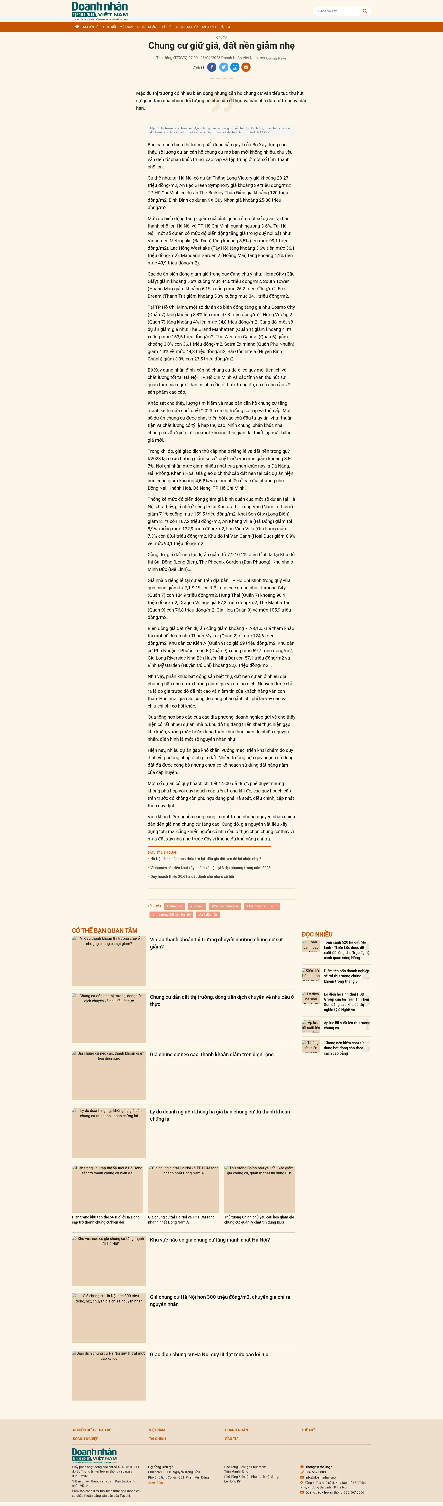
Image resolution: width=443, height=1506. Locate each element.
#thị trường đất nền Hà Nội (171, 914)
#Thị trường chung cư (262, 906)
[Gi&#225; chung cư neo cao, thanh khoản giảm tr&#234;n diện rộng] (109, 1076)
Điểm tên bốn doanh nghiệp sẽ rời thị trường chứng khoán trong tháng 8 (346, 976)
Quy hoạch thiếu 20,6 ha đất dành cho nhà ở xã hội (192, 876)
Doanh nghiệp (187, 27)
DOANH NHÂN (146, 27)
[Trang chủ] (77, 27)
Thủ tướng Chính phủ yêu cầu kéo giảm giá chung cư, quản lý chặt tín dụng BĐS (259, 1219)
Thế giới (166, 27)
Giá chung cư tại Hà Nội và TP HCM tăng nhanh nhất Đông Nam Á (181, 1219)
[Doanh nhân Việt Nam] (94, 1455)
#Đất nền (197, 906)
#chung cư (174, 906)
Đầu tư (225, 27)
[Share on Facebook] (211, 67)
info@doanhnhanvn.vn (321, 1477)
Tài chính (209, 27)
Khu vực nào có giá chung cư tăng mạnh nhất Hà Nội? (210, 1239)
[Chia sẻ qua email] (246, 67)
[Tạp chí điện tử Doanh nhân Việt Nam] (100, 10)
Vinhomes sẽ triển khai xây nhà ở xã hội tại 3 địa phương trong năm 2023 (210, 867)
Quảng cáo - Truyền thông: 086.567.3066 (334, 1492)
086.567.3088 (315, 1472)
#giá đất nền (208, 914)
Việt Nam (126, 27)
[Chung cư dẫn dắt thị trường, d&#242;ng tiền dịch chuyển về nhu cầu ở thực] (109, 1018)
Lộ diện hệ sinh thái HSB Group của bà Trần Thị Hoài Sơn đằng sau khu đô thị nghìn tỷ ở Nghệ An (346, 1002)
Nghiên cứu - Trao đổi (99, 27)
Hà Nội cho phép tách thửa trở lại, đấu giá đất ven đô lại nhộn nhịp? (205, 858)
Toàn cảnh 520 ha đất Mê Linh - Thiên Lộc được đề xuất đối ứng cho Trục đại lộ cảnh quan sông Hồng (346, 950)
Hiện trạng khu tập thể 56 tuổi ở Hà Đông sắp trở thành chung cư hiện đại (106, 1219)
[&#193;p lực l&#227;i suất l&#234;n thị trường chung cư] (311, 1026)
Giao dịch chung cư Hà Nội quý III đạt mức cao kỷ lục (209, 1354)
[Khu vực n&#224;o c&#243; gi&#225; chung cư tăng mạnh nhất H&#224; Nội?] (109, 1261)
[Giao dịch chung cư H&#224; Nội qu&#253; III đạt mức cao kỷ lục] (109, 1376)
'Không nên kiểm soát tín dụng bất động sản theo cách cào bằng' (344, 1048)
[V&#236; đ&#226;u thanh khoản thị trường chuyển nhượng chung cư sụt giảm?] (109, 961)
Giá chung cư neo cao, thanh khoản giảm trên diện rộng (212, 1054)
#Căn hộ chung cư (225, 906)
